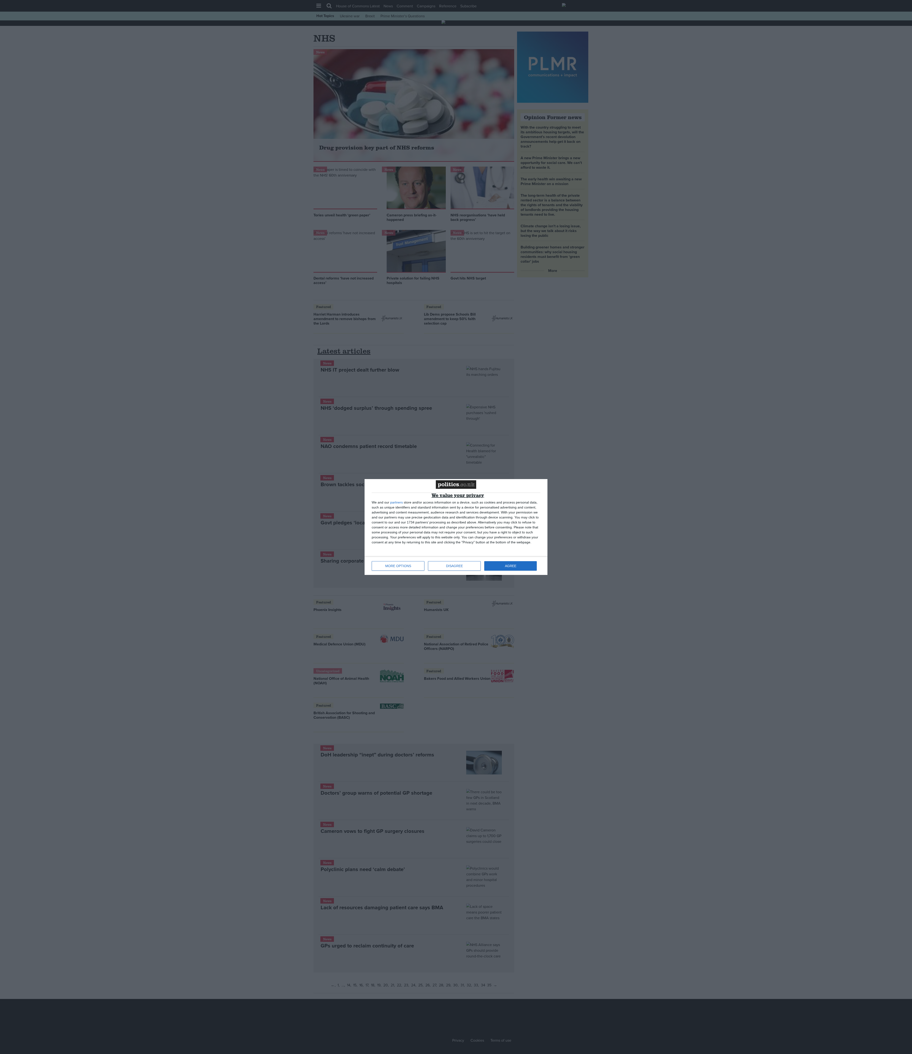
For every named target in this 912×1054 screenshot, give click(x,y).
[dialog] (456, 527)
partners (396, 502)
